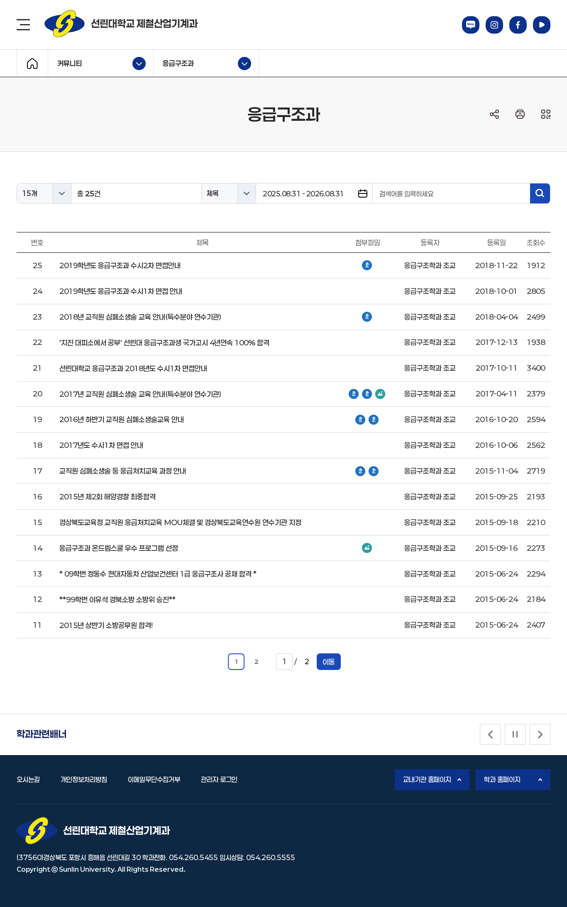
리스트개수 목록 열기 (62, 193)
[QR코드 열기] (545, 114)
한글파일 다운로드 (367, 265)
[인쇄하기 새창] (520, 114)
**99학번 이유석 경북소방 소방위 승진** (117, 599)
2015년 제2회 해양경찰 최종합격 (107, 496)
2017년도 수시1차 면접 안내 (101, 445)
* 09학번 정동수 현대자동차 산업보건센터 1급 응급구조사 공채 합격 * (158, 574)
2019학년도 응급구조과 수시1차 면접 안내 (120, 291)
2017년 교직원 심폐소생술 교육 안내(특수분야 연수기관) (140, 394)
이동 (329, 662)
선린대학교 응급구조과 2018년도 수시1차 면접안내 (133, 368)
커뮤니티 (65, 62)
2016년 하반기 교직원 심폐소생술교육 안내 (121, 419)
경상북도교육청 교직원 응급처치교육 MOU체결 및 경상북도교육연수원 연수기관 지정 (180, 522)
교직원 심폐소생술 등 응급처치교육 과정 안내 (122, 471)
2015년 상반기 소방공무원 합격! (106, 625)
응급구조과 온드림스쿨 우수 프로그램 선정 (118, 548)
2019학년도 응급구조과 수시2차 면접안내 (120, 265)
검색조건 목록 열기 (246, 193)
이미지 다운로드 (380, 394)
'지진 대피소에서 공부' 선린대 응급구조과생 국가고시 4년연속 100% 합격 (164, 342)
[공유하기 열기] (494, 114)
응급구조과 (174, 62)
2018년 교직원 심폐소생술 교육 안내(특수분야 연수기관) (140, 317)
